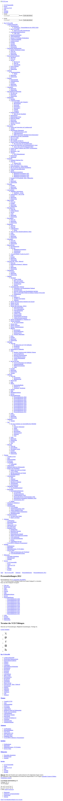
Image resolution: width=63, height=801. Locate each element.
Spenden (12, 44)
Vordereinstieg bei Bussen (20, 316)
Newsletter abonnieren (13, 556)
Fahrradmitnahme (18, 310)
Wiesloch (9, 444)
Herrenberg (10, 126)
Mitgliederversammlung (16, 172)
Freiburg (9, 78)
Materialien (10, 547)
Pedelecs (16, 429)
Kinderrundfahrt (14, 112)
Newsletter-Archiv (15, 449)
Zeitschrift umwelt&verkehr (17, 169)
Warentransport (18, 432)
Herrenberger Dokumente (17, 130)
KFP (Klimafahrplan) (19, 154)
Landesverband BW (12, 24)
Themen (12, 152)
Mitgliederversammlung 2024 (21, 175)
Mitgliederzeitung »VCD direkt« (15, 549)
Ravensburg (10, 218)
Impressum (13, 45)
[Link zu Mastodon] (6, 639)
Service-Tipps (10, 550)
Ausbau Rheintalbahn (19, 358)
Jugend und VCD (11, 525)
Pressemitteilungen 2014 (20, 407)
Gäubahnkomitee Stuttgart (17, 286)
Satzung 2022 (17, 163)
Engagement (17, 377)
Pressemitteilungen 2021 (20, 400)
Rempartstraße (14, 79)
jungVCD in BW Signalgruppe (22, 30)
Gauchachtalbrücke (19, 353)
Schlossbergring (14, 81)
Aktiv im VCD (8, 8)
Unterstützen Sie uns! (16, 541)
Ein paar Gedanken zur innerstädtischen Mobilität (23, 424)
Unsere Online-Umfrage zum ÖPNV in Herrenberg (23, 148)
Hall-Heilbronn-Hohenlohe (14, 91)
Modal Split (13, 380)
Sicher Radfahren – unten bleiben (19, 166)
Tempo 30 (13, 149)
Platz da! (16, 63)
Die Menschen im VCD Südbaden (23, 345)
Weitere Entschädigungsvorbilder (19, 535)
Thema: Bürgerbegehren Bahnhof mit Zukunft (22, 301)
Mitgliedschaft (17, 379)
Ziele (11, 477)
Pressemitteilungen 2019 (20, 403)
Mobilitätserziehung (15, 392)
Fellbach (9, 70)
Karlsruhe (9, 158)
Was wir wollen (14, 137)
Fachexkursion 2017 (19, 499)
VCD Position (14, 507)
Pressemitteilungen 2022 (20, 398)
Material (12, 328)
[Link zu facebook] (6, 643)
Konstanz (9, 184)
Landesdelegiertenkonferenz (17, 32)
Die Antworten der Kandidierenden (23, 143)
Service (12, 60)
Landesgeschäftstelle (15, 39)
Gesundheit (10, 462)
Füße (11, 391)
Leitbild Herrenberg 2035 (20, 132)
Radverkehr (10, 489)
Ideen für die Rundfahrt (20, 114)
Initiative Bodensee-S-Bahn (17, 50)
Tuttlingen (9, 419)
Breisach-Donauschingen (20, 355)
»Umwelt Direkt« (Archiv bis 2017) (19, 254)
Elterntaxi (16, 434)
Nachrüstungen (14, 485)
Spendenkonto (17, 283)
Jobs (5, 9)
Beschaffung (17, 431)
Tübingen (9, 374)
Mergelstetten (17, 103)
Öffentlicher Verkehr (12, 486)
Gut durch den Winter (16, 516)
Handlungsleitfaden (19, 494)
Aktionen (12, 225)
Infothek (6, 544)
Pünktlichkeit (13, 529)
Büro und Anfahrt (18, 280)
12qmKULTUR (11, 456)
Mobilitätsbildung (15, 474)
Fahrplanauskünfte (18, 364)
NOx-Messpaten (11, 526)
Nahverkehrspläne (18, 307)
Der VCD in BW (8, 23)
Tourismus (10, 504)
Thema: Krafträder (15, 321)
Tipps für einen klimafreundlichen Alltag (20, 231)
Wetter (15, 428)
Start (2, 572)
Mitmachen (7, 555)
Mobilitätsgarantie (15, 513)
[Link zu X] (6, 635)
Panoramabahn (17, 315)
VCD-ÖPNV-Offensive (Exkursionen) (17, 543)
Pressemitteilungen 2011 (20, 412)
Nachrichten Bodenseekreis (14, 48)
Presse (5, 6)
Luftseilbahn (17, 312)
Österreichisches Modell (16, 534)
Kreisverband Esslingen (13, 56)
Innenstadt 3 (17, 108)
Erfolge (12, 540)
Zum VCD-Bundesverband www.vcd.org (11, 799)
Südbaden (9, 342)
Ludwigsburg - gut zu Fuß (17, 194)
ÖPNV (12, 383)
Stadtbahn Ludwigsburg (16, 191)
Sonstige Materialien (19, 334)
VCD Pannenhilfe (8, 5)
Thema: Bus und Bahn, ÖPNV (18, 306)
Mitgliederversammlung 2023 (21, 176)
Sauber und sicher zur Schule (18, 470)
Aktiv (11, 351)
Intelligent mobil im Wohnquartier (16, 467)
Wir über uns (13, 93)
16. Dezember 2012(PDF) (19, 579)
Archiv (12, 170)
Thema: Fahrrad (14, 304)
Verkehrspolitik (11, 505)
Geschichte (17, 348)
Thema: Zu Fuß (14, 303)
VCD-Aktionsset (14, 537)
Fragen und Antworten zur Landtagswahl (21, 127)
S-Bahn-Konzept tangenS (20, 318)
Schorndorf (10, 239)
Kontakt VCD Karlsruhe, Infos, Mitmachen (21, 178)
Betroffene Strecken (15, 531)
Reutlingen (10, 224)
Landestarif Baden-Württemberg (18, 511)
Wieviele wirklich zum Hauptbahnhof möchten (26, 291)
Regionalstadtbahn (18, 385)
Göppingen (10, 87)
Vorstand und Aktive (19, 282)
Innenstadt (16, 105)
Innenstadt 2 (17, 106)
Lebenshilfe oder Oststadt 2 (21, 102)
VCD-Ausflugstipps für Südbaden (23, 362)
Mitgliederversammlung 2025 (21, 173)
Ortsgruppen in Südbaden (17, 349)
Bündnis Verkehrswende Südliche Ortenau (25, 352)
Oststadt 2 (16, 111)
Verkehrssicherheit (12, 514)
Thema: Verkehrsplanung (17, 327)
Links (11, 179)
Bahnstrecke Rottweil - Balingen (18, 264)
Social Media (13, 447)
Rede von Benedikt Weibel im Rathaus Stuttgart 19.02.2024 (29, 292)
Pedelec (12, 501)
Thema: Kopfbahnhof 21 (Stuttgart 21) (20, 319)
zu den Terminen (5, 629)
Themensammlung (15, 72)
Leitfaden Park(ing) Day (16, 160)
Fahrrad (12, 389)
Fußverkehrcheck (18, 133)
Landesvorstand (14, 41)
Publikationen (17, 294)
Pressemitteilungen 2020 (20, 401)
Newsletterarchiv (14, 246)
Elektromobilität (11, 459)
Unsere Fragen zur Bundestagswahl (19, 142)
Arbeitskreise (17, 251)
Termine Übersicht (15, 123)
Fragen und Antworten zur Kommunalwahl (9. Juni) (23, 145)
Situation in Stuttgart (15, 482)
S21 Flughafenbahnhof (16, 488)
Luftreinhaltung (14, 228)
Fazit (15, 435)
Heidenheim (10, 97)
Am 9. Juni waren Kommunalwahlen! (23, 146)
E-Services (10, 461)
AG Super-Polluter (19, 322)
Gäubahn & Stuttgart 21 (13, 502)
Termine (6, 11)
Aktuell (12, 129)
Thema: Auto (13, 324)
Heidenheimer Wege (15, 117)
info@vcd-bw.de (9, 789)
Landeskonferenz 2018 (20, 495)
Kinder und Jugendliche (13, 468)
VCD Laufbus (14, 471)
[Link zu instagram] (6, 647)
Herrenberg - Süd (15, 151)
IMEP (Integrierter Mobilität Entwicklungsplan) (26, 134)
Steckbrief (13, 57)
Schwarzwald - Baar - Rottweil (15, 261)
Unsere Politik (17, 279)
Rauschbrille (17, 64)
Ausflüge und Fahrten (19, 298)
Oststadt (16, 109)
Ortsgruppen (17, 252)
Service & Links (14, 361)
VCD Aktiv (13, 295)
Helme (15, 73)
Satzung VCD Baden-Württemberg (19, 38)
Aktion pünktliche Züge (16, 510)
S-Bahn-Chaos (17, 313)
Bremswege (17, 61)
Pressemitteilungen (18, 331)
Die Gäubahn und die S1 (16, 140)
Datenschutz (13, 47)
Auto (11, 382)
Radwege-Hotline (15, 118)
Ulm (8, 422)
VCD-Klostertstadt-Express (17, 553)
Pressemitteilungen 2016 (20, 406)
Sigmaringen (10, 270)
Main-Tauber (10, 200)
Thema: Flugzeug (15, 325)
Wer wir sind (13, 139)
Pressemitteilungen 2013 (20, 409)
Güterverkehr (10, 465)
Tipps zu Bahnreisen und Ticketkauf (19, 552)
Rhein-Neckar (11, 245)
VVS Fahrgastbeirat (19, 309)
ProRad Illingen (14, 210)
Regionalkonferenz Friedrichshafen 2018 (24, 497)
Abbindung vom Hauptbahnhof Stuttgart (24, 288)
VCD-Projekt (17, 492)
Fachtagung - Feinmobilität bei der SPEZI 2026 (26, 27)
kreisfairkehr (17, 330)
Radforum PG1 (18, 333)
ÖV (15, 425)
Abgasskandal (14, 483)
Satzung (16, 285)
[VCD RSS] (6, 651)
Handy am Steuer (15, 517)
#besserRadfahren (11, 522)
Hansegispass (13, 115)
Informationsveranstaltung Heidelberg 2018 (25, 498)
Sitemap (6, 796)
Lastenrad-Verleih (15, 100)
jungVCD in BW (14, 29)
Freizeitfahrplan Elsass (19, 356)
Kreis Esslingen (14, 66)
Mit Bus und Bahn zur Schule (18, 473)
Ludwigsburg (10, 190)
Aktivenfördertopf (15, 36)
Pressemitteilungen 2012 (20, 410)
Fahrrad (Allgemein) (19, 426)
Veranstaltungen (14, 26)
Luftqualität (13, 464)
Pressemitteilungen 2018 (20, 404)
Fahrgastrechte (14, 532)
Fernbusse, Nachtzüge (19, 388)
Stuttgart (9, 276)
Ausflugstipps (10, 520)
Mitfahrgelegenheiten (19, 365)
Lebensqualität (14, 480)
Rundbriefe (17, 346)
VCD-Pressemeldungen (16, 538)
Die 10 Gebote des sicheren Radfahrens (20, 167)
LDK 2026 (17, 33)
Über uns (12, 51)
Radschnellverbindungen (16, 491)
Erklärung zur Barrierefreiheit (11, 793)
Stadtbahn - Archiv (19, 193)
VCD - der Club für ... (16, 164)
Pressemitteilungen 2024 (20, 397)
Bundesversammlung (15, 35)
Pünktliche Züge (11, 528)
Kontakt (6, 12)
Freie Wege (10, 523)
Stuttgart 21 (17, 297)
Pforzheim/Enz (11, 207)
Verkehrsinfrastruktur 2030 (17, 508)
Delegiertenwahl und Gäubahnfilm (19, 136)
